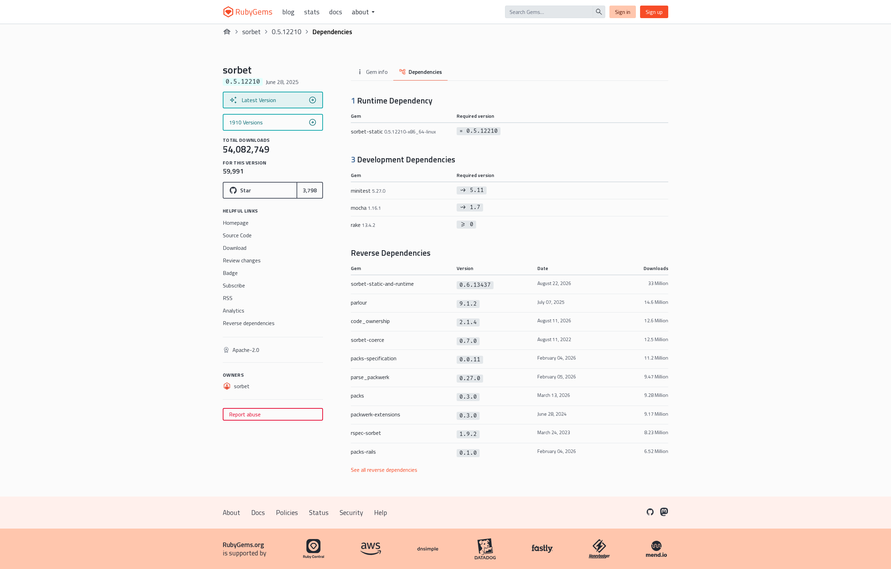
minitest (368, 190)
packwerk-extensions (375, 414)
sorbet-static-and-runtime (382, 283)
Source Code (237, 235)
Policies (287, 512)
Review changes (242, 260)
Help (380, 512)
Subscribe (234, 285)
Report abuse (245, 414)
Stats (312, 12)
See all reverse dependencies (384, 470)
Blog (288, 12)
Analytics (233, 310)
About (231, 512)
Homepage (236, 222)
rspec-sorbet (366, 433)
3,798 (310, 190)
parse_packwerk (370, 377)
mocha (366, 207)
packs (357, 395)
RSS (227, 298)
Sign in (622, 12)
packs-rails (363, 451)
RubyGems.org (243, 544)
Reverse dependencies (249, 323)
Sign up (654, 12)
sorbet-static (393, 131)
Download (234, 248)
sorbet (251, 31)
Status (319, 512)
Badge (230, 273)
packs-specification (373, 358)
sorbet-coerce (367, 340)
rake (363, 225)
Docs (335, 12)
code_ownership (370, 321)
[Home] (226, 31)
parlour (359, 302)
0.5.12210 (286, 31)
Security (351, 512)
